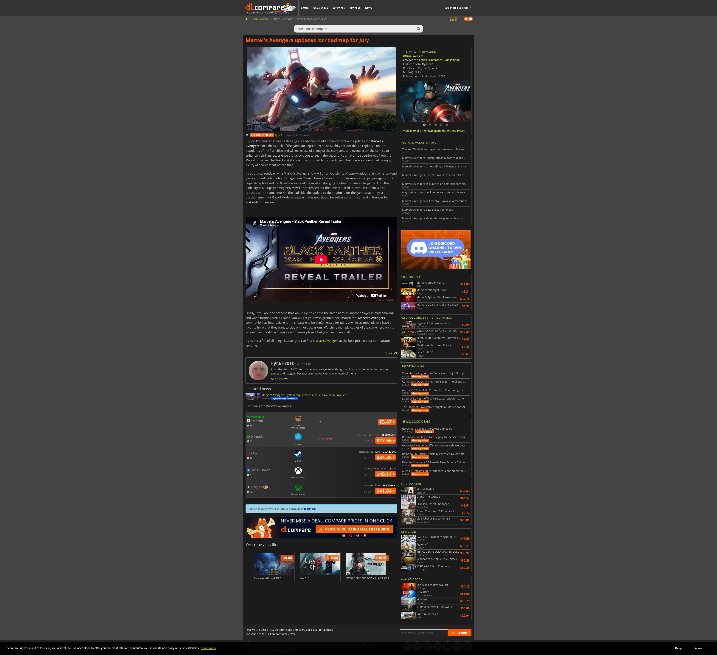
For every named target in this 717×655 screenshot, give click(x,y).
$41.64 (384, 491)
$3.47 (386, 422)
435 (251, 491)
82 (250, 441)
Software (339, 8)
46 (250, 458)
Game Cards (320, 8)
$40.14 (384, 474)
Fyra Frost (281, 135)
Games (305, 8)
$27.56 (384, 440)
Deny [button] (678, 648)
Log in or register (456, 8)
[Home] (246, 19)
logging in (310, 508)
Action (423, 60)
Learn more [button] (208, 648)
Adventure (435, 60)
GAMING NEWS (262, 135)
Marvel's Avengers (326, 341)
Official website (413, 56)
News (368, 8)
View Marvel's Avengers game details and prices (434, 130)
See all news (279, 379)
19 (250, 425)
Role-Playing (452, 60)
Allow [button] (698, 648)
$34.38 (384, 457)
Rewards (355, 8)
